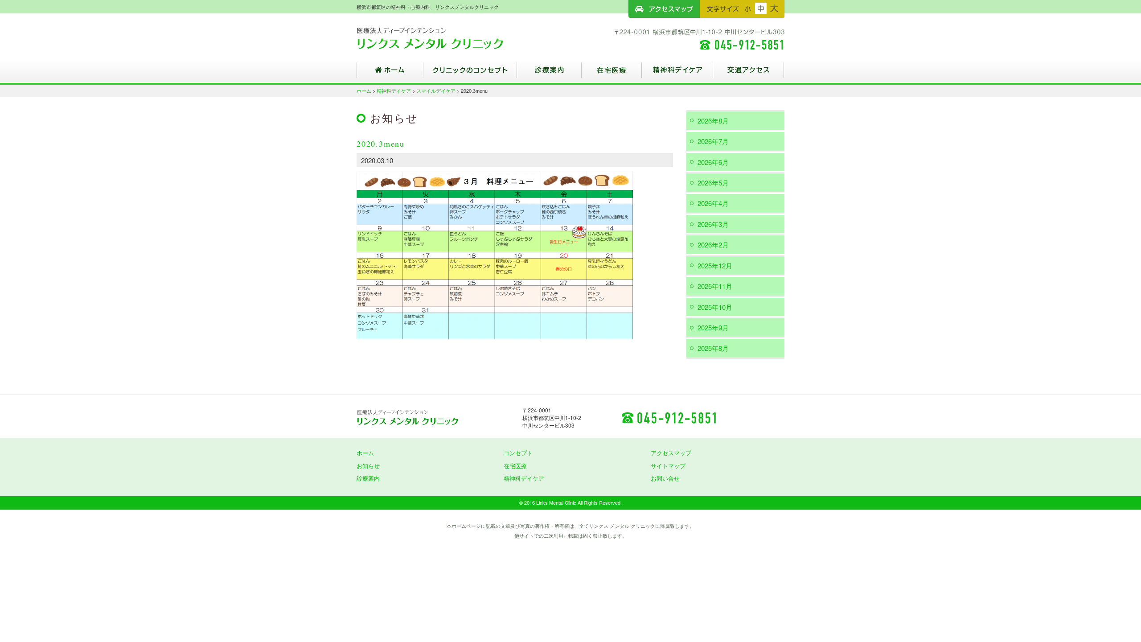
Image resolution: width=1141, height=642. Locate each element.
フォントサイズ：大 (774, 8)
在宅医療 (612, 73)
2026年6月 (713, 162)
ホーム (390, 73)
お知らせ (368, 465)
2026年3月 (713, 224)
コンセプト (518, 453)
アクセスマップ (664, 9)
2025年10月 (715, 307)
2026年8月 (713, 120)
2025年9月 (713, 327)
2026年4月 (713, 203)
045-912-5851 (669, 417)
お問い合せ (665, 478)
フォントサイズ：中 (761, 8)
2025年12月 (715, 265)
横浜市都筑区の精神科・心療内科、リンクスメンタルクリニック (446, 37)
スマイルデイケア (436, 90)
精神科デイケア (677, 73)
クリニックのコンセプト (470, 73)
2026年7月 (713, 141)
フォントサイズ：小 (748, 8)
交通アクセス (748, 73)
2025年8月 (713, 348)
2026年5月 (713, 182)
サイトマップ (668, 465)
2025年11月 (715, 286)
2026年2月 (713, 244)
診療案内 (549, 73)
